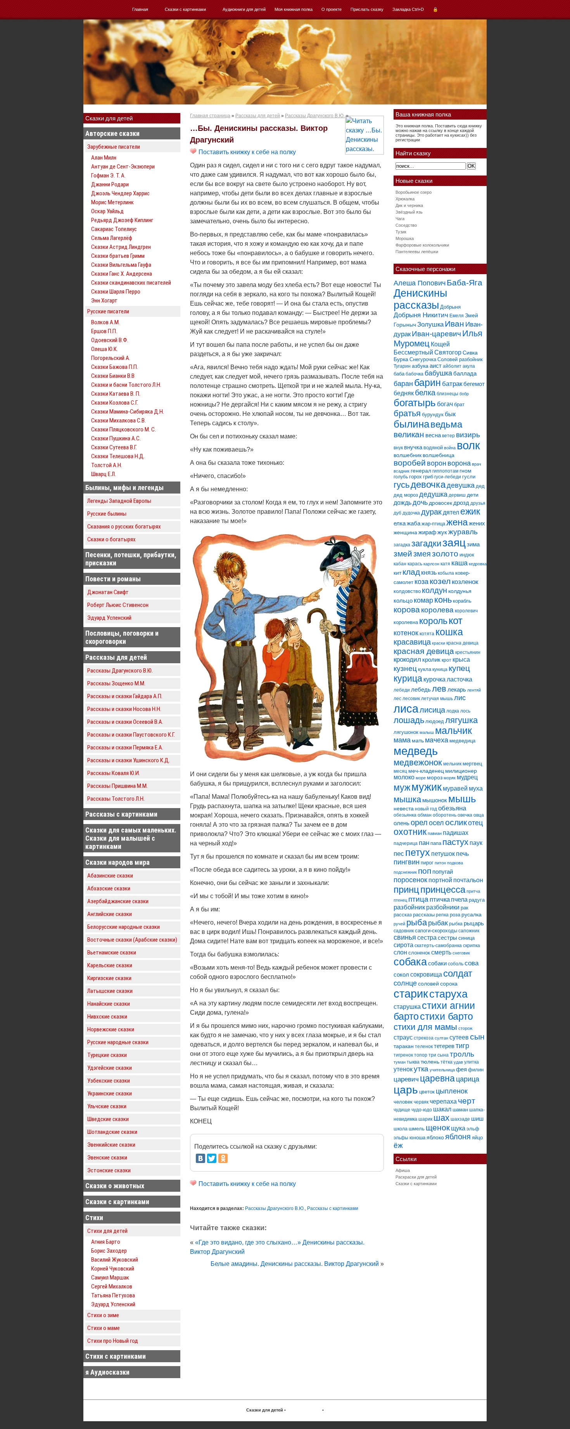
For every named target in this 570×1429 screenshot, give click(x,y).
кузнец (405, 668)
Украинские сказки (109, 1093)
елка (400, 523)
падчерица (406, 843)
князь (429, 572)
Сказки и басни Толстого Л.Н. (126, 384)
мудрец (467, 777)
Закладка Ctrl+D (408, 9)
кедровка (478, 564)
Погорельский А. (110, 358)
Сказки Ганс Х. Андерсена (121, 273)
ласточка (459, 679)
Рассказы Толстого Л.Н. (116, 798)
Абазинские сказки (110, 875)
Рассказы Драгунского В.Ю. (120, 670)
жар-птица (433, 524)
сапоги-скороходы (436, 931)
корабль (462, 601)
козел (440, 581)
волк (468, 445)
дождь (402, 502)
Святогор (447, 352)
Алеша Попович (420, 283)
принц (406, 890)
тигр (462, 1045)
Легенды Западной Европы (119, 500)
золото (445, 553)
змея (422, 553)
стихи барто (446, 1016)
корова (407, 609)
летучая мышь (437, 698)
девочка (428, 485)
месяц (400, 771)
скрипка (471, 945)
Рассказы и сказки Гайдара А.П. (124, 696)
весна (433, 435)
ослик (456, 822)
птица (418, 899)
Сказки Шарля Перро (115, 291)
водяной (433, 447)
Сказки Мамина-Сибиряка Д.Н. (127, 411)
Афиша (403, 1170)
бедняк (404, 393)
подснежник (405, 872)
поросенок (410, 880)
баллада (465, 373)
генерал (421, 471)
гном (465, 471)
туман (400, 1062)
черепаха (443, 1101)
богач (445, 403)
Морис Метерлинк (112, 202)
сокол (401, 974)
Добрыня (450, 307)
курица (408, 678)
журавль (463, 532)
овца (478, 815)
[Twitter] (211, 1158)
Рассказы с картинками (121, 814)
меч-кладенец (426, 771)
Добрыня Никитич (421, 315)
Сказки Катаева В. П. (115, 393)
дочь (420, 502)
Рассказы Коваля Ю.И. (113, 773)
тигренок (403, 1055)
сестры (447, 937)
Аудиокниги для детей (244, 9)
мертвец (472, 764)
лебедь (421, 689)
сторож (465, 1028)
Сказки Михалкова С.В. (118, 420)
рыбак (438, 923)
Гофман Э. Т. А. (108, 175)
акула (469, 366)
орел (419, 822)
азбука (420, 366)
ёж (398, 1145)
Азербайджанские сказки (118, 901)
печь (462, 853)
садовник (404, 931)
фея (461, 1069)
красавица (412, 642)
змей (403, 553)
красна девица (462, 643)
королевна (406, 622)
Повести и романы (113, 579)
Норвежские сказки (110, 1029)
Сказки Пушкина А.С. (116, 438)
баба (399, 374)
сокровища (426, 974)
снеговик (461, 953)
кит (397, 573)
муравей (455, 788)
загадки (426, 543)
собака (410, 962)
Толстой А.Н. (106, 465)
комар (423, 600)
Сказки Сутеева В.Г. (114, 447)
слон (400, 952)
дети (472, 495)
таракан (404, 1046)
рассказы (424, 915)
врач (476, 464)
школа (401, 1129)
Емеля (456, 315)
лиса (406, 708)
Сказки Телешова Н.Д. (118, 456)
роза (455, 915)
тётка (446, 1062)
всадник (401, 471)
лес (397, 698)
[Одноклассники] (223, 1158)
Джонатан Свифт (108, 592)
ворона (459, 463)
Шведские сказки (108, 1119)
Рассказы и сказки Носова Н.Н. (124, 709)
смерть (441, 952)
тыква (413, 1062)
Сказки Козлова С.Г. (114, 402)
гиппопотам (445, 471)
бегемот (474, 384)
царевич (406, 1079)
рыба (416, 922)
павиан (435, 833)
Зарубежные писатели (113, 146)
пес (399, 853)
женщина (405, 532)
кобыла (446, 573)
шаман (460, 1110)
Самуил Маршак (110, 1277)
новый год (426, 809)
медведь (416, 750)
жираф (427, 532)
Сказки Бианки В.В (113, 375)
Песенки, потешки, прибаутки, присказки (130, 559)
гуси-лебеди (447, 477)
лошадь (409, 720)
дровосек (440, 503)
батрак (452, 384)
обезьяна (452, 808)
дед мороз (406, 495)
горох (415, 477)
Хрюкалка (405, 198)
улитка (471, 1062)
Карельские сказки (109, 965)
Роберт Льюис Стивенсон (118, 605)
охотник (410, 832)
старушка (407, 1006)
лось (465, 711)
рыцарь (474, 923)
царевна (437, 1078)
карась (415, 564)
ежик (470, 511)
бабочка (414, 374)
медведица (462, 741)
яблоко (435, 1137)
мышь (462, 798)
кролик (431, 659)
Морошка (405, 238)
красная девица (424, 651)
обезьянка (405, 815)
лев (439, 689)
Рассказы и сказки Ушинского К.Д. (128, 760)
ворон (436, 463)
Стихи (94, 1217)
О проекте (331, 9)
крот (446, 660)
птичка (440, 899)
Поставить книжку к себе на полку (246, 152)
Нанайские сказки (108, 1003)
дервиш (457, 495)
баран (403, 383)
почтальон (468, 880)
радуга (477, 900)
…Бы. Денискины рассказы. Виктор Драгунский (259, 134)
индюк (466, 555)
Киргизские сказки (109, 978)
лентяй (474, 690)
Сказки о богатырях (111, 539)
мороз (434, 777)
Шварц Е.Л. (103, 474)
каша (459, 563)
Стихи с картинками (115, 1356)
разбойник (409, 907)
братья (407, 413)
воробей (410, 462)
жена (457, 522)
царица (467, 1079)
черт (466, 1100)
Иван (454, 323)
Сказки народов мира (117, 862)
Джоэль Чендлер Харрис (120, 193)
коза (421, 581)
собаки (437, 963)
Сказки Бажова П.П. (114, 366)
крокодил (407, 659)
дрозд (461, 502)
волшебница (438, 455)
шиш (477, 1118)
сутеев (459, 1037)
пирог (427, 863)
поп (424, 870)
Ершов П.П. (104, 331)
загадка (402, 545)
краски (438, 643)
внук (398, 447)
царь (406, 1090)
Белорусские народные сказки (123, 926)
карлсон (431, 564)
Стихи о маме (103, 1328)
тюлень (430, 1062)
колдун (434, 590)
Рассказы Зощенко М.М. (116, 683)
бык (450, 413)
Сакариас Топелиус (114, 229)
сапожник (468, 931)
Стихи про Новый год (112, 1340)
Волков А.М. (105, 322)
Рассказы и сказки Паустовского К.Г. (131, 734)
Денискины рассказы (420, 299)
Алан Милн (103, 157)
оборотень (444, 815)
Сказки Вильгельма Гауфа (121, 264)
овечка (465, 815)
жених (477, 523)
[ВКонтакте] (200, 1158)
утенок (403, 1069)
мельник (452, 764)
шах (441, 1118)
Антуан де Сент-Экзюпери (123, 166)
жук (442, 532)
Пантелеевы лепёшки (417, 251)
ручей (399, 923)
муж (402, 787)
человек (403, 1102)
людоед (434, 721)
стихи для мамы (425, 1027)
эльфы (401, 1137)
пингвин (407, 862)
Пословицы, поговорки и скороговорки (122, 637)
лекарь (456, 689)
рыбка (456, 924)
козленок (465, 582)
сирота (403, 945)
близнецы (447, 393)
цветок (427, 1092)
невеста (404, 808)
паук (476, 843)
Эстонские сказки (109, 1170)
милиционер (461, 771)
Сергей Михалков (111, 1286)
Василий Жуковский (114, 1259)
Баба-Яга (464, 282)
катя (445, 564)
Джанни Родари (110, 184)
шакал (442, 1109)
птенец (400, 900)
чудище (402, 1110)
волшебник (407, 455)
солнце (405, 983)
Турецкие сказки (107, 1055)
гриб (428, 477)
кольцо (403, 600)
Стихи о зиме (103, 1315)
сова (471, 963)
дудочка (411, 513)
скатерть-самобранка (438, 945)
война (450, 447)
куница (439, 669)
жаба (413, 523)
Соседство (406, 225)
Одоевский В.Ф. (109, 340)
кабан (400, 564)
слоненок (419, 953)
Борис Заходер (109, 1250)
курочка (434, 679)
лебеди (402, 690)
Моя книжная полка (294, 9)
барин (427, 382)
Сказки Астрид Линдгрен (121, 246)
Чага (400, 218)
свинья (405, 937)
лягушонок (406, 732)
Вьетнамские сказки (111, 952)
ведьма (446, 424)
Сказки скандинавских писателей (131, 282)
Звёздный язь (409, 212)
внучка (413, 447)
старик (411, 993)
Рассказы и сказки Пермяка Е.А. (125, 747)
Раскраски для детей (416, 1177)
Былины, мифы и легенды (124, 487)
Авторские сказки (112, 133)
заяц (454, 542)
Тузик (401, 231)
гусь (401, 485)
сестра (427, 937)
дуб (397, 513)
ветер (448, 435)
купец (459, 668)
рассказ (403, 915)
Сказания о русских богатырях (124, 526)
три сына (438, 1055)
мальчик (453, 730)
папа (435, 843)
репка (442, 915)
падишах (455, 832)
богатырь (415, 402)
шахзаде (460, 1119)
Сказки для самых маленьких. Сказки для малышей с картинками (130, 838)
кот (456, 620)
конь (443, 600)
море (421, 777)
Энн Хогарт (104, 300)
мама (402, 740)
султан (441, 1038)
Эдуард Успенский (109, 617)
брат (459, 404)
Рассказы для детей (116, 657)
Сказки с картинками (185, 9)
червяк (421, 1102)
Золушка (430, 324)
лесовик (411, 698)
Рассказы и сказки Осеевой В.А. (125, 721)
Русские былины (106, 513)
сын (477, 1036)
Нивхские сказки (107, 1016)
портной (440, 880)
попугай (442, 871)
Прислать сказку (367, 9)
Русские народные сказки (118, 1042)
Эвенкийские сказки (111, 1144)
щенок (438, 1127)
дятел (451, 512)
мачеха (436, 740)
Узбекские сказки (108, 1080)
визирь (468, 435)
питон (440, 863)
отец (475, 823)
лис (460, 698)
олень (401, 823)
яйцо (477, 1137)
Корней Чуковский (112, 1268)
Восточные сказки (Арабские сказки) (132, 939)
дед (480, 486)
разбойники (442, 907)
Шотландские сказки (112, 1131)
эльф (472, 1129)
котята (427, 633)
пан (424, 843)
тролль (462, 1054)
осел (436, 823)
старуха (448, 994)
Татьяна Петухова (113, 1295)
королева (437, 610)
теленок (424, 1046)
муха (476, 788)
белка (425, 392)
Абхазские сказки (108, 888)
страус (403, 1037)
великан (409, 434)
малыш (427, 732)
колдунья (460, 591)
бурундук (433, 414)
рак (464, 908)
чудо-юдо (421, 1110)
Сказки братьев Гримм (118, 255)
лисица (432, 710)
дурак (431, 512)
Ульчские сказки (106, 1106)
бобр (464, 393)
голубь (401, 477)
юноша (417, 1137)
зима (473, 544)
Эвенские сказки (107, 1157)
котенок (406, 633)
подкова (455, 863)
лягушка (461, 720)
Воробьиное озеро (414, 192)
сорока (449, 983)
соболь (455, 964)
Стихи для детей (107, 1230)
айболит (452, 366)
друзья (477, 503)
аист (436, 365)
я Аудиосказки (107, 1372)
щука (458, 1128)
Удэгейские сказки (109, 1067)
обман (425, 815)
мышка (407, 799)
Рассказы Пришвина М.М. (117, 785)
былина (411, 424)
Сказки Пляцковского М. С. (123, 429)
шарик (425, 1119)
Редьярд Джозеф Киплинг (122, 220)
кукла (424, 669)
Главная (140, 9)
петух (417, 852)
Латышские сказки (110, 990)
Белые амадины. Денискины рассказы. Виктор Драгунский (295, 1263)
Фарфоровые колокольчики (422, 245)
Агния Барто (105, 1241)
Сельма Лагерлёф (111, 238)
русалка (471, 914)
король (433, 621)
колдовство (407, 591)
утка (421, 1069)
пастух (455, 842)
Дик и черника (409, 205)
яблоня (458, 1136)
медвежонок (418, 762)
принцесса (442, 889)
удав (458, 1062)
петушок (443, 853)
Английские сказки (109, 914)
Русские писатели (108, 311)
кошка (449, 632)
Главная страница (210, 115)
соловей (428, 983)
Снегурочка (422, 359)
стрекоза (424, 1038)
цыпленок (452, 1091)
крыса (461, 659)
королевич (466, 611)
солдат (457, 973)
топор (420, 1055)
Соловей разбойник (460, 359)
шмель (417, 1129)
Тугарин (402, 366)
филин (476, 1070)
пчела (459, 899)
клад (411, 571)
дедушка (433, 494)
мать (418, 740)
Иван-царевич (436, 334)
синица (466, 938)
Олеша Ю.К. (104, 349)
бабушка (438, 373)
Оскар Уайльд (107, 211)
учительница (442, 1069)
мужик (426, 787)
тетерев (444, 1046)
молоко (404, 777)
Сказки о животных (114, 1186)
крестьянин (467, 652)
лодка (452, 711)
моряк (450, 777)
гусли (468, 477)
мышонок (434, 800)
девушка (461, 485)
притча (473, 891)
